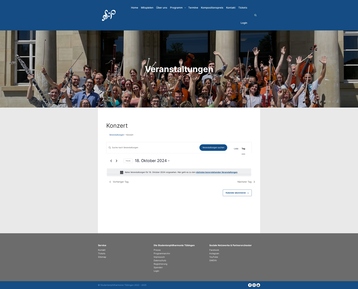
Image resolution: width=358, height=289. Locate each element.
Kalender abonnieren (236, 193)
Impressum (159, 257)
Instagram (214, 253)
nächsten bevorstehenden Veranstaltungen (216, 172)
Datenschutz (160, 260)
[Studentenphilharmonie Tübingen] (108, 15)
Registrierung (160, 264)
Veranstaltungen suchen (213, 147)
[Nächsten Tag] (116, 160)
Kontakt (101, 250)
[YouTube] (258, 285)
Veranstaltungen (116, 135)
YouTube (213, 257)
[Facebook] (250, 285)
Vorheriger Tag (121, 181)
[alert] (179, 172)
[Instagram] (254, 285)
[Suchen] (255, 15)
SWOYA (213, 260)
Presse (157, 250)
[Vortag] (111, 160)
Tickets (101, 253)
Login (156, 271)
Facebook (214, 250)
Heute (128, 161)
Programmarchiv (162, 253)
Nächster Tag (244, 181)
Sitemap (102, 257)
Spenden (158, 267)
